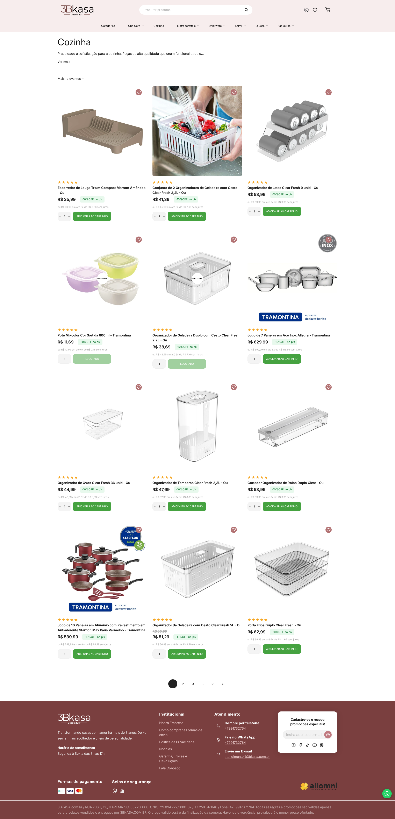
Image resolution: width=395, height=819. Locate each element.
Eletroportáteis (186, 25)
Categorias (108, 25)
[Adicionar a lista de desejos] (139, 92)
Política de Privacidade (176, 742)
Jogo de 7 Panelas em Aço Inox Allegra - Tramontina (288, 335)
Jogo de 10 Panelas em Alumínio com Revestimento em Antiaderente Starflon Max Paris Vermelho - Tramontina (102, 627)
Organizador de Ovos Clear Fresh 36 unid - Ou (94, 483)
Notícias (165, 749)
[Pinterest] (321, 745)
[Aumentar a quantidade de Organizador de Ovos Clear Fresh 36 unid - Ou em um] (69, 506)
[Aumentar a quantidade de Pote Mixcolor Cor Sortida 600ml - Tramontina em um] (69, 358)
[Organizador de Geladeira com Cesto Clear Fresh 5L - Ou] (197, 569)
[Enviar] (328, 734)
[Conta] (306, 9)
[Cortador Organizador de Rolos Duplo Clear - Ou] (292, 426)
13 (212, 684)
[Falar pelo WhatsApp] (387, 793)
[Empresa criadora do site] (318, 786)
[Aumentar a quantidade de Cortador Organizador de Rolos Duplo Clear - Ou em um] (259, 506)
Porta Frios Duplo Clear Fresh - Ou (274, 625)
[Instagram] (294, 745)
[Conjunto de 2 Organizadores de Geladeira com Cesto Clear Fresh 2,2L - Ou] (197, 131)
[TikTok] (308, 745)
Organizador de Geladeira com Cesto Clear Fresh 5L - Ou (197, 625)
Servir (238, 25)
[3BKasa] (77, 10)
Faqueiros (284, 25)
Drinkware (215, 25)
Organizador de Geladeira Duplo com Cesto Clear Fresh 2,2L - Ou (195, 337)
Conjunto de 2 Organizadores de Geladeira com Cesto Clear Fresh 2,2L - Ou (194, 190)
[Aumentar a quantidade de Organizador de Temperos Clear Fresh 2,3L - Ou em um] (164, 506)
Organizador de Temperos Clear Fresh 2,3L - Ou (190, 483)
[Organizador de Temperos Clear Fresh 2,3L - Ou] (197, 426)
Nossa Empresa (171, 723)
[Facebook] (301, 745)
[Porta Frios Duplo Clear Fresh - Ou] (292, 569)
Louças (260, 25)
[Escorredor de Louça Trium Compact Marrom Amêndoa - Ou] (103, 131)
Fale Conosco (169, 768)
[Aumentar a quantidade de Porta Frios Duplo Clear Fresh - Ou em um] (259, 649)
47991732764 (235, 728)
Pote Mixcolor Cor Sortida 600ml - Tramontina (94, 335)
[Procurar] (246, 10)
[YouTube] (315, 745)
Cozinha (158, 25)
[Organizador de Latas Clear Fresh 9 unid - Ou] (292, 131)
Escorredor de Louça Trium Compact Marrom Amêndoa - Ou (101, 190)
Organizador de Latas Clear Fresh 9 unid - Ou (282, 188)
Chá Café (134, 25)
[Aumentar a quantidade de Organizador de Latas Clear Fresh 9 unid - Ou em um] (259, 211)
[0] (328, 10)
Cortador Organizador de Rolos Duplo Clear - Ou (285, 483)
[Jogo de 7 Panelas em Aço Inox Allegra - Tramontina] (292, 278)
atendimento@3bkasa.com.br (247, 757)
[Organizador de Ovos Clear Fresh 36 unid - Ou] (103, 426)
